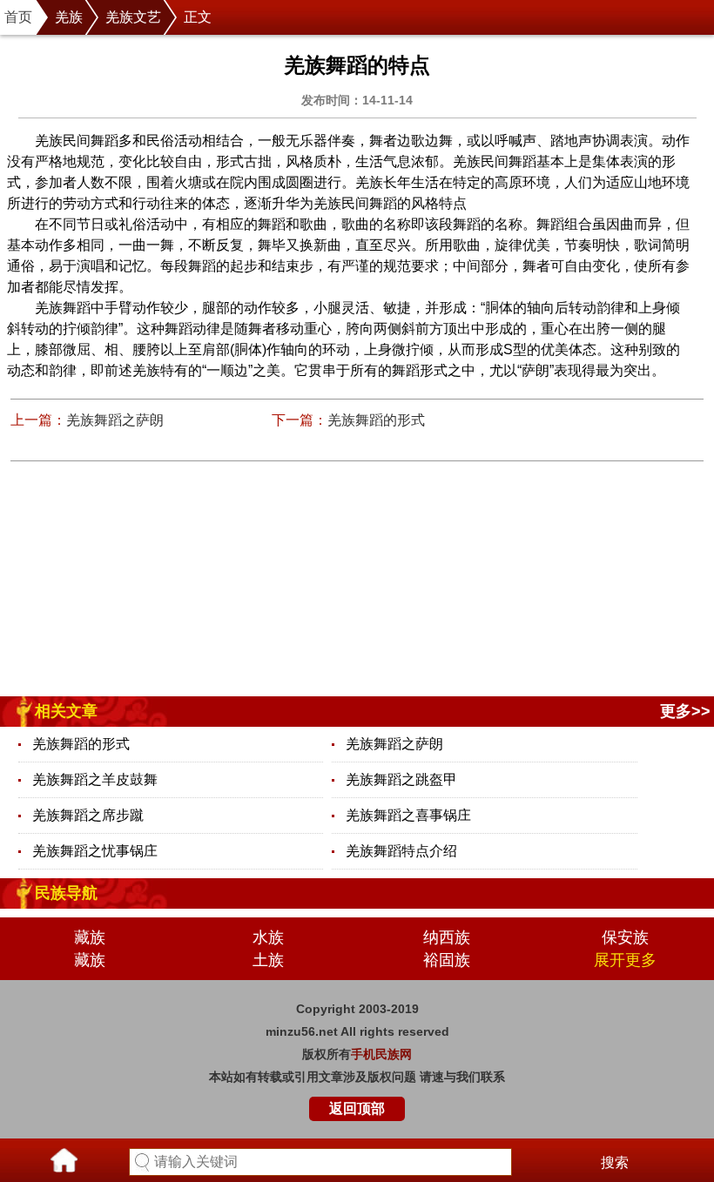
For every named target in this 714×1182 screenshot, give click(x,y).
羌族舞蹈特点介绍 (401, 850)
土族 (268, 960)
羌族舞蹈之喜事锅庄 (408, 815)
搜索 (615, 1162)
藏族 (89, 937)
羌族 (69, 17)
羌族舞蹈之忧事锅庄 (95, 850)
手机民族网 (381, 1054)
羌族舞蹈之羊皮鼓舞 (95, 779)
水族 (268, 937)
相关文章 (66, 711)
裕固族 (446, 960)
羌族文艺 (133, 17)
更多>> (685, 711)
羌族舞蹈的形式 (376, 420)
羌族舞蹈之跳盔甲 (401, 779)
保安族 (625, 937)
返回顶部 (357, 1108)
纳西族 (446, 937)
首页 (18, 17)
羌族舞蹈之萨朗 (115, 420)
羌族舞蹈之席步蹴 (88, 815)
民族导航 (66, 893)
